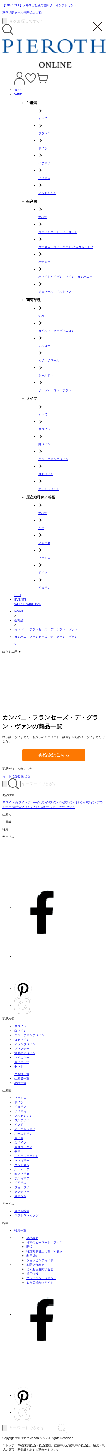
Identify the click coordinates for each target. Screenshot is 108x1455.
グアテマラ (21, 1191)
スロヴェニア (23, 1147)
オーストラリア (24, 1129)
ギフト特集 (21, 1211)
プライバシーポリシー (41, 1278)
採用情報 (32, 1273)
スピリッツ (21, 1062)
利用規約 (32, 1255)
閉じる (25, 776)
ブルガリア (21, 1178)
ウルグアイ (21, 1120)
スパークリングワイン (29, 1035)
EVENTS (20, 599)
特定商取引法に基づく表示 (44, 1251)
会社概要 (32, 1238)
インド (18, 1124)
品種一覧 (20, 1083)
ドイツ (18, 1102)
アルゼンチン (23, 1115)
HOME (18, 611)
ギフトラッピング (26, 1215)
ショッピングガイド (39, 1260)
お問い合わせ (35, 1264)
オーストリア (23, 1133)
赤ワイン (20, 1026)
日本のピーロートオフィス (44, 1242)
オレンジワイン (24, 1044)
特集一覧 (20, 1230)
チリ (17, 1151)
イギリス (20, 1182)
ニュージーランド (26, 1156)
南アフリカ (21, 1173)
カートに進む (11, 776)
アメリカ (20, 1111)
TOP (17, 89)
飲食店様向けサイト (39, 1282)
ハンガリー (21, 1160)
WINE (18, 94)
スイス (18, 1138)
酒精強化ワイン (24, 1053)
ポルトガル (21, 1165)
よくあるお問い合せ (39, 1269)
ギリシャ (20, 1196)
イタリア (20, 1106)
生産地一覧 (21, 1074)
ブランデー (21, 1048)
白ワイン (20, 1030)
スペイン (20, 1142)
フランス (20, 1097)
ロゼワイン (21, 1039)
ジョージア (21, 1187)
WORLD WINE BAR (27, 604)
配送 (29, 1246)
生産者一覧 (21, 1078)
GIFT (17, 595)
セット (18, 1066)
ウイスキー (21, 1057)
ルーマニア (21, 1169)
